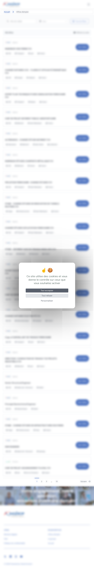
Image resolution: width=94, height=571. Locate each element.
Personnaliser (47, 300)
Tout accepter (47, 290)
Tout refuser (47, 295)
